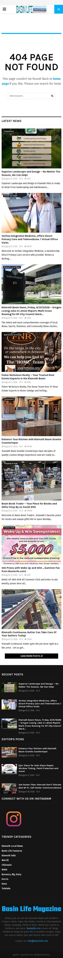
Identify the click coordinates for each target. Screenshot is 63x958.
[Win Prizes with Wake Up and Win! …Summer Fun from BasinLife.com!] (31, 545)
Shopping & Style (11, 464)
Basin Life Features (12, 850)
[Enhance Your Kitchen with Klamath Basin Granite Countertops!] (31, 416)
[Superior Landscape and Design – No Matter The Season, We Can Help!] (31, 148)
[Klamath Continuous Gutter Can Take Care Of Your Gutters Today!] (31, 609)
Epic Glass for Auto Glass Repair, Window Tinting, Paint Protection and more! (38, 768)
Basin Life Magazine (31, 909)
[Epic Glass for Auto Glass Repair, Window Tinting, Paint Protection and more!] (9, 769)
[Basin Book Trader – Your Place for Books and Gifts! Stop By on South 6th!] (31, 481)
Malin (4, 869)
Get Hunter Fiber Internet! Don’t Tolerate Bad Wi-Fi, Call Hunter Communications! (40, 786)
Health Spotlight (11, 196)
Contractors (9, 131)
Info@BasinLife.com (37, 941)
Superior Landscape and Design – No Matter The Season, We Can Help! (38, 685)
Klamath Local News (12, 267)
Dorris (5, 879)
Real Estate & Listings (13, 335)
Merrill (5, 860)
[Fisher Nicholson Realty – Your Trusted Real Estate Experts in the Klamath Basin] (31, 352)
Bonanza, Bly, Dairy (11, 874)
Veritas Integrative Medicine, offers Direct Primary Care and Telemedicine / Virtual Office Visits (30, 239)
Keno (4, 883)
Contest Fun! (9, 528)
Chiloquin (7, 865)
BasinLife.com (33, 928)
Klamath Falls (9, 855)
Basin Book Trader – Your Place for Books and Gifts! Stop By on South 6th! (29, 505)
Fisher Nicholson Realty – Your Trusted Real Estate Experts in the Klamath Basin (28, 376)
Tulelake (6, 888)
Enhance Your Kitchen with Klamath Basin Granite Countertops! (37, 750)
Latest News (11, 121)
